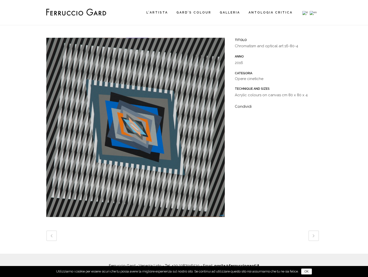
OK (306, 271)
